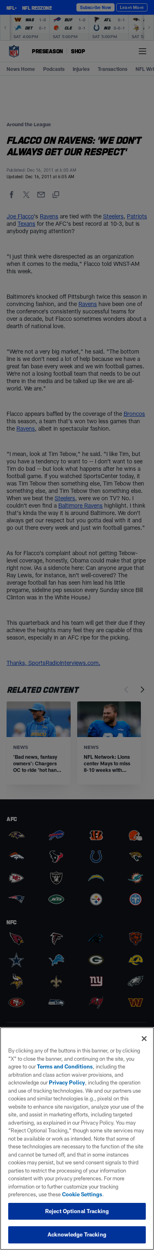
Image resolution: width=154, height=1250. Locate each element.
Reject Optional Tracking (77, 1211)
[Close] (144, 1039)
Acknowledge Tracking (77, 1234)
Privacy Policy (67, 1082)
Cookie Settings (82, 1194)
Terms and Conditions (65, 1066)
